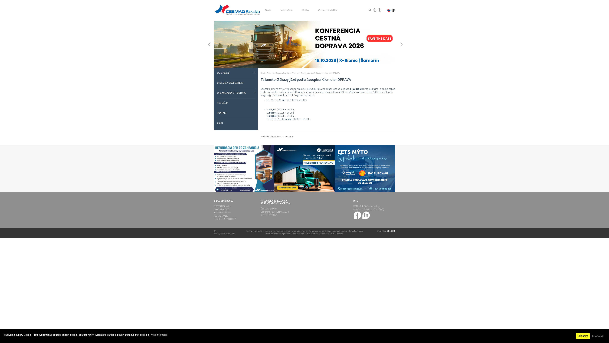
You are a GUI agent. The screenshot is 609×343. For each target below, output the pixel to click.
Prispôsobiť (597, 336)
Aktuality (270, 73)
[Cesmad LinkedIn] (366, 215)
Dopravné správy (283, 73)
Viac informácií (159, 334)
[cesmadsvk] (357, 215)
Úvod (263, 73)
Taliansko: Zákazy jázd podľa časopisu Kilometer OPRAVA (316, 73)
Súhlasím (583, 335)
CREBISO (391, 231)
